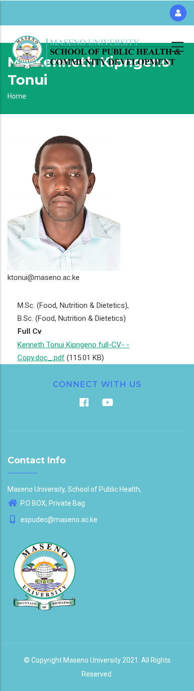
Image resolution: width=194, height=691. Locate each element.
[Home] (97, 45)
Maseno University (92, 660)
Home (16, 96)
